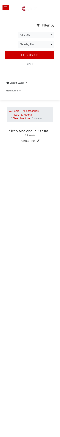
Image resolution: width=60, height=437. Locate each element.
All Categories (31, 111)
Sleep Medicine (21, 118)
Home (15, 111)
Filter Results (29, 55)
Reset (30, 64)
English (14, 90)
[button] (5, 7)
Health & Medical (22, 114)
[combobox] (36, 35)
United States (17, 83)
